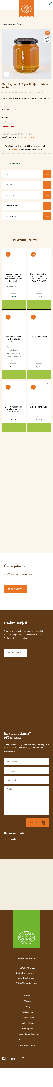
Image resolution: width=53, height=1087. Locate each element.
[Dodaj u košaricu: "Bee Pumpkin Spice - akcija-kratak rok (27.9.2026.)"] (14, 427)
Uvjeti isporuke (27, 1029)
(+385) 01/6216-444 (11, 839)
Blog (28, 1006)
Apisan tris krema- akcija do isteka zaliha (13, 339)
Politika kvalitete (27, 1045)
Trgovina (11, 24)
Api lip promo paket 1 (38, 408)
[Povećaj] (6, 74)
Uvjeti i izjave (27, 1017)
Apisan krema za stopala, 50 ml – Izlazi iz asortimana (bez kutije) (13, 277)
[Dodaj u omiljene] (22, 251)
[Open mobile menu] (4, 4)
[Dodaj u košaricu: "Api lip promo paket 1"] (39, 427)
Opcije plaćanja (27, 1023)
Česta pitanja (27, 1012)
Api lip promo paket (38, 337)
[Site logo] (26, 8)
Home (4, 24)
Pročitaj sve (15, 589)
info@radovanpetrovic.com (26, 973)
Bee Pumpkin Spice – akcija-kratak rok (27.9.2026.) (13, 409)
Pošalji (34, 823)
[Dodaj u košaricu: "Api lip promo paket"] (39, 374)
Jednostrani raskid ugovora (27, 1034)
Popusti (19, 24)
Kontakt (27, 995)
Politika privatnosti (27, 1040)
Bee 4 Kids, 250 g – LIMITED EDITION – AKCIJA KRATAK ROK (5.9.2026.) (38, 277)
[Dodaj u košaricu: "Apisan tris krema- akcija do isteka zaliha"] (14, 374)
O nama (27, 1001)
